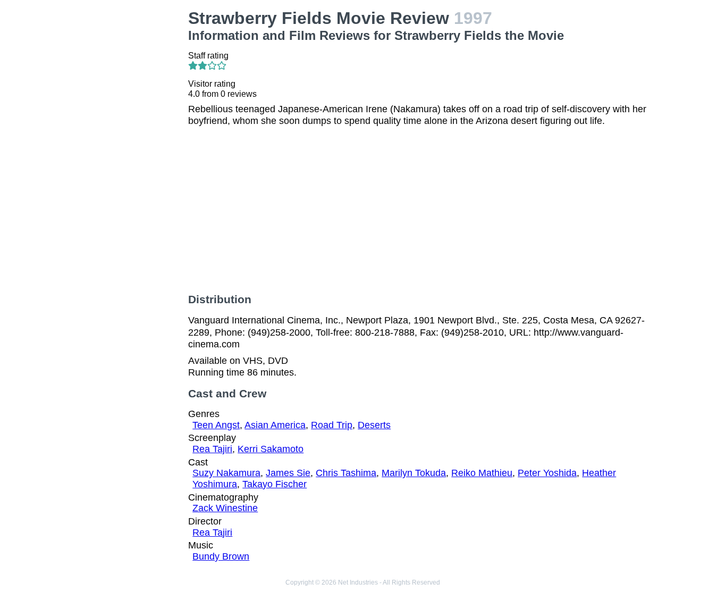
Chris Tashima (346, 473)
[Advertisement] (126, 168)
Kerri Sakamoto (270, 449)
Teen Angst (216, 425)
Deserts (374, 425)
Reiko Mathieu (481, 473)
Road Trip (331, 425)
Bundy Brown (220, 556)
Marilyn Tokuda (414, 473)
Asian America (275, 425)
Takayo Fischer (274, 484)
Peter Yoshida (547, 473)
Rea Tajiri (212, 449)
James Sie (288, 473)
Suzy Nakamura (226, 473)
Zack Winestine (225, 508)
